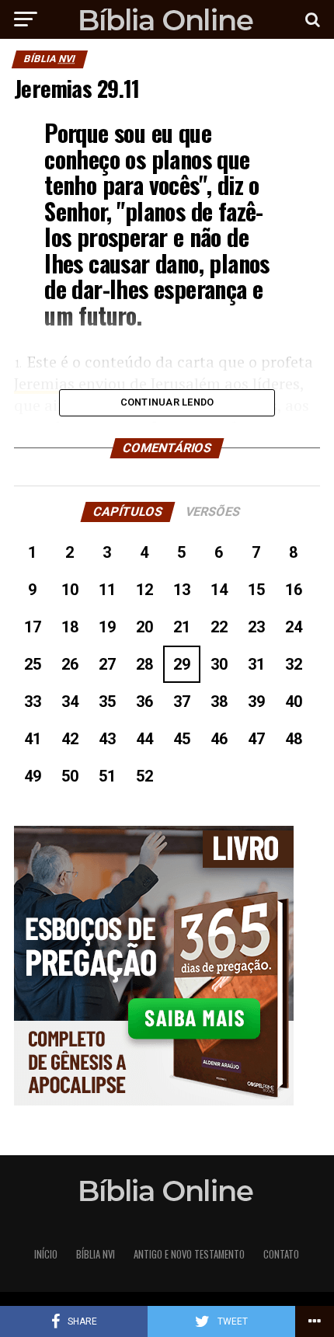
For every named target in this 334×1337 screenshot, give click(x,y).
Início (45, 1254)
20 (144, 627)
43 (107, 738)
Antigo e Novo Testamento (189, 1254)
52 (144, 776)
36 (144, 701)
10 (69, 589)
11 (107, 589)
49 (32, 776)
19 (107, 627)
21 (181, 627)
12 (144, 589)
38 (219, 701)
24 (293, 627)
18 (69, 627)
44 (144, 738)
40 (293, 701)
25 (32, 664)
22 (219, 627)
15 (256, 589)
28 (144, 664)
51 (107, 776)
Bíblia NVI (95, 1254)
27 (107, 664)
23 (256, 627)
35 (107, 701)
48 (293, 738)
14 (219, 589)
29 (181, 664)
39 (256, 701)
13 (181, 589)
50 (69, 776)
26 (69, 664)
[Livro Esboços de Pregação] (167, 967)
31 (256, 664)
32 (293, 664)
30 (219, 664)
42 (69, 738)
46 (219, 738)
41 (32, 738)
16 (293, 589)
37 (181, 701)
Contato (281, 1254)
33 (32, 701)
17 (32, 627)
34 (69, 701)
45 (181, 738)
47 (256, 738)
